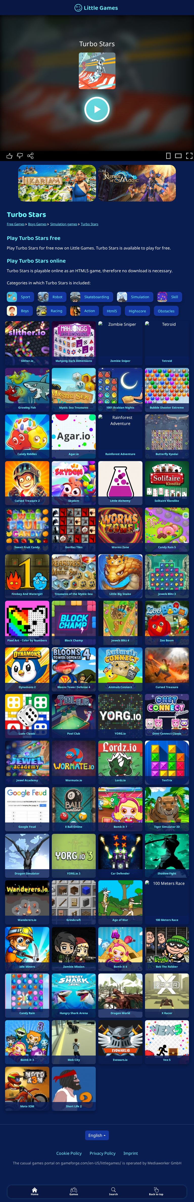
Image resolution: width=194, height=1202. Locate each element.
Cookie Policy (69, 1153)
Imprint (131, 1153)
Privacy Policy (102, 1153)
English (95, 1135)
